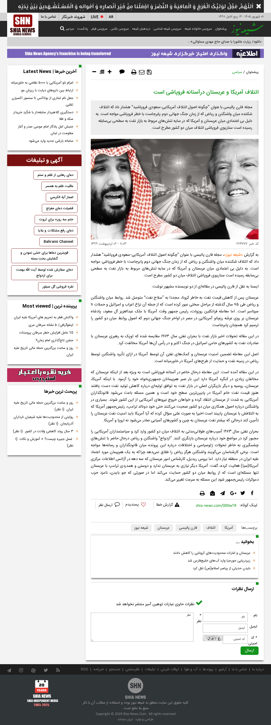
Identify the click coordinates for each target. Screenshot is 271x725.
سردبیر (70, 28)
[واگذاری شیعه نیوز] (135, 52)
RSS (84, 669)
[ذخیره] (149, 72)
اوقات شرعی (170, 669)
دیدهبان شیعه (141, 28)
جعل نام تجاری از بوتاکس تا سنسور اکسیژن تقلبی (42, 101)
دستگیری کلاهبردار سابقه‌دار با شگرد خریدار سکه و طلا (43, 116)
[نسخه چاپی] (134, 72)
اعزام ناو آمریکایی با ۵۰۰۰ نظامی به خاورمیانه (42, 83)
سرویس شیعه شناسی (167, 28)
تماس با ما (48, 17)
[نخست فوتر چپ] (42, 693)
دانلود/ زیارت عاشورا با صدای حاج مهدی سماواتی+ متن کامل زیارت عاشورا (209, 42)
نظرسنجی (132, 669)
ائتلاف (210, 528)
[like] (138, 505)
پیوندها (208, 669)
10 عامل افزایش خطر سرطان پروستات (46, 333)
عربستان (163, 528)
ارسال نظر (106, 505)
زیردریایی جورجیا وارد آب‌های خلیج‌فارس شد (219, 561)
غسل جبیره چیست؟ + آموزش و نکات (44, 442)
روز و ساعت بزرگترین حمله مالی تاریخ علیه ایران (43, 351)
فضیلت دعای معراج (59, 208)
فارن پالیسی (188, 528)
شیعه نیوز (233, 255)
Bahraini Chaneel (58, 242)
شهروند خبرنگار (73, 17)
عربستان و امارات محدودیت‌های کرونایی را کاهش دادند (211, 553)
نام (255, 615)
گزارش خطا (164, 505)
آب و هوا (190, 669)
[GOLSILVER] (44, 375)
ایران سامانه (125, 719)
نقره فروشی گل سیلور (57, 287)
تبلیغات (150, 669)
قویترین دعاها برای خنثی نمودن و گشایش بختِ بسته (44, 256)
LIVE (94, 17)
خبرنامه (98, 669)
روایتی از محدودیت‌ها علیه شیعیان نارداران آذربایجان (43, 420)
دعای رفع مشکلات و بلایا (55, 231)
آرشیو (223, 669)
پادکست (82, 28)
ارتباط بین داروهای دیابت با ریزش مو (47, 90)
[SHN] (22, 25)
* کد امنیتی (252, 640)
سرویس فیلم (99, 28)
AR (111, 17)
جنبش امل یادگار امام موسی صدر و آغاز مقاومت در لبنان (45, 130)
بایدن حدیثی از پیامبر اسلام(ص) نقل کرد (221, 568)
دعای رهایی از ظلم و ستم (55, 175)
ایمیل (253, 627)
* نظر (199, 618)
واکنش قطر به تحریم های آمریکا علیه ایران (43, 317)
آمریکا (229, 528)
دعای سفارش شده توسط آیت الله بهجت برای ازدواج (44, 273)
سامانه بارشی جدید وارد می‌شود (51, 141)
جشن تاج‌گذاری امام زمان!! (54, 340)
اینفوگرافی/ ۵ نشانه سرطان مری (51, 325)
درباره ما (258, 669)
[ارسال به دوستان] (141, 72)
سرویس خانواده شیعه (198, 28)
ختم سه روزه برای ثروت (56, 219)
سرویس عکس (120, 28)
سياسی (237, 72)
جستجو (114, 669)
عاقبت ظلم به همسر (59, 186)
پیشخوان (221, 28)
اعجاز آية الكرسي (61, 197)
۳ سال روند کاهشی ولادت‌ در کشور (43, 431)
